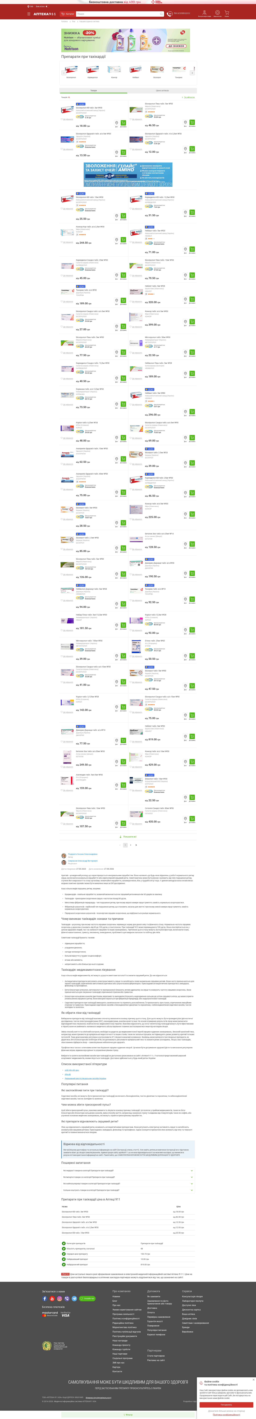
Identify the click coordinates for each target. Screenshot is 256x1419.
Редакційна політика (122, 1323)
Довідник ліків (189, 1318)
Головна (64, 21)
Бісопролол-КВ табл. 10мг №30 (89, 197)
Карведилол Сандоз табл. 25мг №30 (92, 260)
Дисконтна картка (191, 1309)
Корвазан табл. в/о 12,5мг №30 (90, 389)
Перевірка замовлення (158, 1317)
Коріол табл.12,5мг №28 (155, 615)
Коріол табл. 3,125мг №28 (87, 697)
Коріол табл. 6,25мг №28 (87, 423)
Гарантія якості (155, 1321)
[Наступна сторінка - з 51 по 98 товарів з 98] (136, 845)
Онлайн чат (89, 1298)
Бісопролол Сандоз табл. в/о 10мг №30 (93, 667)
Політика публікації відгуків (126, 1331)
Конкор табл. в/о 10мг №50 (157, 751)
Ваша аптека (188, 1314)
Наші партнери (119, 1354)
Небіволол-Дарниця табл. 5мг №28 (91, 589)
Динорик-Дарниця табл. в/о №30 (159, 563)
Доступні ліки (189, 1305)
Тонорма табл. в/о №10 (155, 589)
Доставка (152, 1308)
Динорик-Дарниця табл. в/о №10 (90, 730)
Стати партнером (156, 1356)
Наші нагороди (119, 1340)
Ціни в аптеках (162, 90)
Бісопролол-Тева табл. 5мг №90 (90, 559)
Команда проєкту (121, 1345)
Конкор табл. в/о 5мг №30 (156, 504)
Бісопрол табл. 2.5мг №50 (87, 538)
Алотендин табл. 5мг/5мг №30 (89, 775)
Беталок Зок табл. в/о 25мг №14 (159, 534)
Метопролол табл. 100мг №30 (89, 641)
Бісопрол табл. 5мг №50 (155, 671)
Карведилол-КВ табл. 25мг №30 (159, 478)
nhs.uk (67, 1074)
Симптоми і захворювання (195, 1323)
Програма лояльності (123, 1314)
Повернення (153, 1325)
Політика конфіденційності (126, 1318)
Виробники (187, 1331)
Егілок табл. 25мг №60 (155, 641)
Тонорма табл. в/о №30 (86, 290)
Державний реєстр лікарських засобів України (85, 1078)
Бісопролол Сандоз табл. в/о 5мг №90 (161, 423)
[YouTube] (52, 1298)
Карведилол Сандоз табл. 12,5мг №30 (92, 363)
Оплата (151, 1312)
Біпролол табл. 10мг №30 (156, 779)
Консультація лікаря (204, 16)
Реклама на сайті (156, 1360)
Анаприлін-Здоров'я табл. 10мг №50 (92, 449)
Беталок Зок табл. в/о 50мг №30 (90, 751)
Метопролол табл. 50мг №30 (157, 337)
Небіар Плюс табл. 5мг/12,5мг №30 (91, 615)
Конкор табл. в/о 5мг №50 (156, 311)
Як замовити (153, 1296)
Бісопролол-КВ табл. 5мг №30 (89, 108)
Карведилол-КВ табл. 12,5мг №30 (159, 197)
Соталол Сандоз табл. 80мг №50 (159, 808)
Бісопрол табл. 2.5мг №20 (156, 453)
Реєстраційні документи (124, 1336)
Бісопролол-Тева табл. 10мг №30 (159, 260)
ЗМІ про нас (118, 1362)
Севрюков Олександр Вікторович (83, 861)
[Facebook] (44, 1298)
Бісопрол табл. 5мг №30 (86, 508)
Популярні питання (157, 1330)
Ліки (73, 21)
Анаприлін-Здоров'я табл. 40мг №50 (92, 474)
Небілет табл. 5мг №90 (155, 726)
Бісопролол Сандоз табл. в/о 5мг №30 (93, 311)
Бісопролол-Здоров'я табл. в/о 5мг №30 (93, 134)
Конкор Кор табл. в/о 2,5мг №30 (90, 227)
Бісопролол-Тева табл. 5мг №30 (159, 104)
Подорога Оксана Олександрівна (82, 854)
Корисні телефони (156, 1334)
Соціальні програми (122, 1358)
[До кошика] (123, 123)
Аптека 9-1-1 (45, 14)
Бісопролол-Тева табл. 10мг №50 (90, 808)
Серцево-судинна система (89, 21)
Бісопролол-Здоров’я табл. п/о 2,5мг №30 (163, 134)
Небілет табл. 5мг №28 (155, 286)
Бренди (185, 1327)
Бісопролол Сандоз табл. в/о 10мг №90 (162, 697)
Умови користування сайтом (127, 1309)
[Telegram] (74, 1298)
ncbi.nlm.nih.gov (72, 1070)
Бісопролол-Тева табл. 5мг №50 (90, 337)
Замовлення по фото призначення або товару (159, 1302)
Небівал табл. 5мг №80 (155, 393)
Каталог (70, 14)
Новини (116, 1296)
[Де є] (116, 123)
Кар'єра (116, 1367)
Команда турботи (121, 1349)
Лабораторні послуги (192, 1301)
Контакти (117, 1371)
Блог (114, 1301)
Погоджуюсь (253, 1379)
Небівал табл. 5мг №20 (155, 231)
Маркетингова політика (124, 1327)
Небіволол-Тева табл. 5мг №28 (158, 363)
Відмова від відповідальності (98, 1398)
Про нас (116, 1305)
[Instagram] (59, 1298)
